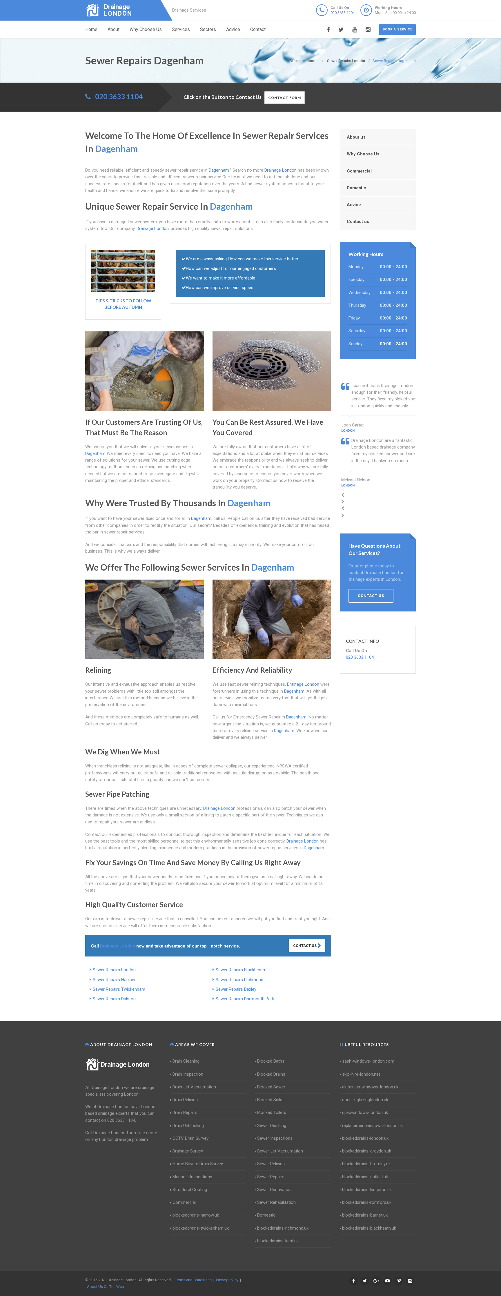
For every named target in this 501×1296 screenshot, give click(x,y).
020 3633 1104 (343, 12)
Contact (258, 29)
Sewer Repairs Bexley (236, 989)
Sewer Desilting (271, 1125)
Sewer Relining (271, 1163)
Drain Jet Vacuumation (194, 1087)
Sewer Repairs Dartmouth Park (245, 998)
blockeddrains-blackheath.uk (369, 1228)
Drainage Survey (188, 1151)
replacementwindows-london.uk (372, 1125)
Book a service (397, 29)
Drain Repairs (185, 1112)
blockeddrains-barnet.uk (365, 1215)
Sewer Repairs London (114, 969)
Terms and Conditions (193, 1280)
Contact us (358, 221)
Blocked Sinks (270, 1099)
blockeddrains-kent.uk (278, 1241)
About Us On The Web (105, 1286)
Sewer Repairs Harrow (114, 979)
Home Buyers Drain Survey (198, 1163)
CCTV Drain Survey (190, 1138)
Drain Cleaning (186, 1061)
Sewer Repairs (270, 1176)
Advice (233, 29)
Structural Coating (190, 1189)
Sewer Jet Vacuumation (280, 1151)
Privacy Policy (227, 1280)
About (113, 29)
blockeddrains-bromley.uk (366, 1163)
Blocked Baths (270, 1061)
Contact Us (305, 945)
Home (91, 29)
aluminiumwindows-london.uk (370, 1087)
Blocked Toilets (271, 1112)
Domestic (356, 187)
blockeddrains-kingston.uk (367, 1189)
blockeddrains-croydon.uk (366, 1151)
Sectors (208, 29)
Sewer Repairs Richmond (239, 979)
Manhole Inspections (192, 1176)
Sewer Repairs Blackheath (240, 969)
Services (181, 29)
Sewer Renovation (274, 1189)
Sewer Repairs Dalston (114, 998)
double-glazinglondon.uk (365, 1099)
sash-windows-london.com (368, 1061)
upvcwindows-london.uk (365, 1112)
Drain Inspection (188, 1074)
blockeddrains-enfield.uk (365, 1176)
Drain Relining (185, 1099)
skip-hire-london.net (361, 1074)
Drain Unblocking (188, 1125)
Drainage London (125, 1064)
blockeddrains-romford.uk (366, 1202)
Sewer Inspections (275, 1138)
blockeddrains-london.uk (365, 1138)
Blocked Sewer (271, 1087)
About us (356, 137)
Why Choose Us (146, 29)
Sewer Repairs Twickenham (119, 989)
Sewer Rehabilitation (276, 1202)
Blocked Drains (271, 1074)
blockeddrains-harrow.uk (196, 1215)
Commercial (359, 171)
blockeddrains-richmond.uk (282, 1228)
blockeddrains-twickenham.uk (201, 1228)
